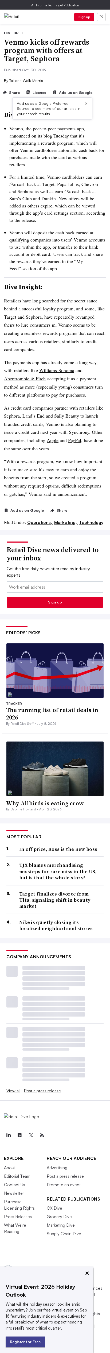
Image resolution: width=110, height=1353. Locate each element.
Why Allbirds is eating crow (45, 803)
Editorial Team (17, 1176)
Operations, (40, 522)
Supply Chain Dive (64, 1233)
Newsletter (14, 1193)
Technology (91, 522)
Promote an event (64, 1184)
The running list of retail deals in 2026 (52, 714)
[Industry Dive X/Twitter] (30, 1135)
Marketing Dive (61, 1225)
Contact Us (14, 1184)
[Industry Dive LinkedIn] (8, 1135)
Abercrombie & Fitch (25, 378)
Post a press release (42, 1090)
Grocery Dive (59, 1216)
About (9, 1167)
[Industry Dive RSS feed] (42, 1135)
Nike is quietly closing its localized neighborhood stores (56, 925)
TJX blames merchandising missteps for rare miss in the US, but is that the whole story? (58, 871)
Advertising (57, 1167)
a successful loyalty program (45, 308)
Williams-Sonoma (56, 370)
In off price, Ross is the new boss (58, 849)
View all (13, 1090)
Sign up (84, 17)
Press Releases (18, 1216)
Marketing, (66, 522)
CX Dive (54, 1208)
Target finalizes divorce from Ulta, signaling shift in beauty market (54, 900)
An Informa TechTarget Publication (55, 5)
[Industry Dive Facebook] (19, 1135)
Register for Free (25, 1341)
